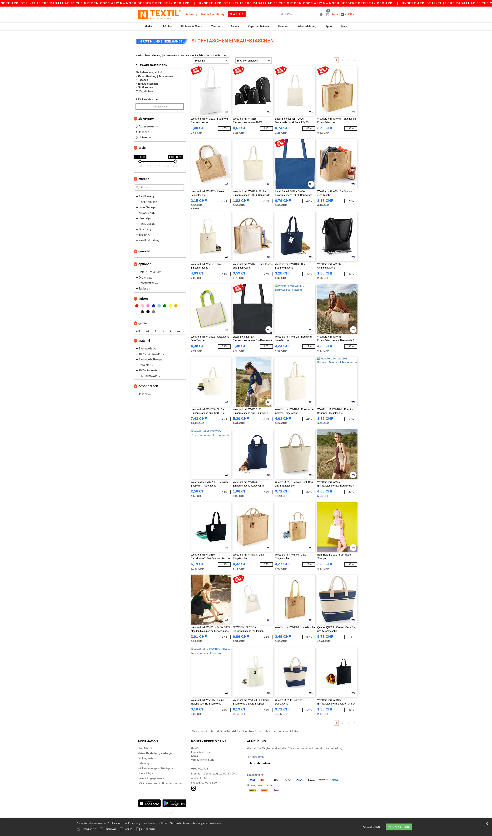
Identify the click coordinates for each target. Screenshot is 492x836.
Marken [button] (143, 179)
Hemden (283, 26)
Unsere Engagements (150, 778)
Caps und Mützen (258, 26)
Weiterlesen (216, 823)
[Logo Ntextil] (159, 14)
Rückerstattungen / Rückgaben (156, 768)
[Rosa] (142, 306)
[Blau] (153, 306)
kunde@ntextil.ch (201, 752)
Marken (149, 26)
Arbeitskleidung (306, 26)
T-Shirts (167, 26)
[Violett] (148, 306)
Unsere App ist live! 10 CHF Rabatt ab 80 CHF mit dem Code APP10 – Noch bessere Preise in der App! (296, 3)
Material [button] (144, 340)
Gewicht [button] (144, 251)
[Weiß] (137, 312)
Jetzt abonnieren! (261, 763)
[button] (322, 14)
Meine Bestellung (212, 14)
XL (178, 330)
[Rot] (137, 306)
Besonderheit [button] (148, 386)
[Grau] (153, 312)
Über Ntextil (144, 748)
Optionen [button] (144, 264)
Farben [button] (143, 298)
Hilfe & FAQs (145, 773)
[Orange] (176, 306)
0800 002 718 (199, 768)
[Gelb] (170, 306)
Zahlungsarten (146, 758)
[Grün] (164, 306)
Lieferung (190, 14)
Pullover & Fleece (191, 26)
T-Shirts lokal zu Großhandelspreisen (160, 783)
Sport (328, 26)
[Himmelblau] (159, 306)
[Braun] (142, 312)
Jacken (235, 26)
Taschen (216, 26)
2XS (138, 330)
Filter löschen (160, 106)
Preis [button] (142, 147)
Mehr (344, 26)
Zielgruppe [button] (146, 118)
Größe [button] (142, 323)
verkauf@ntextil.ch (202, 759)
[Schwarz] (148, 312)
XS (147, 330)
